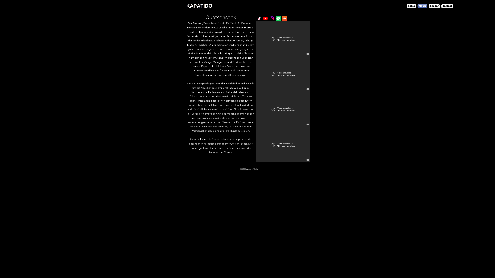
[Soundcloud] (284, 18)
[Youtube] (265, 18)
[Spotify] (278, 18)
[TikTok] (259, 18)
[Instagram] (271, 18)
